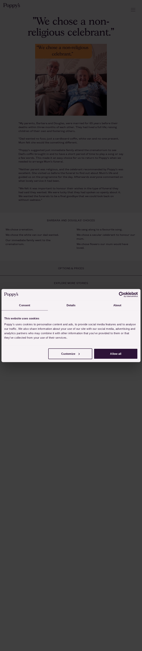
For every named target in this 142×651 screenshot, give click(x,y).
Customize (68, 353)
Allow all (115, 353)
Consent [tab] (24, 305)
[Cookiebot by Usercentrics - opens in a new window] (121, 294)
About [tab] (117, 305)
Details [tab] (71, 305)
